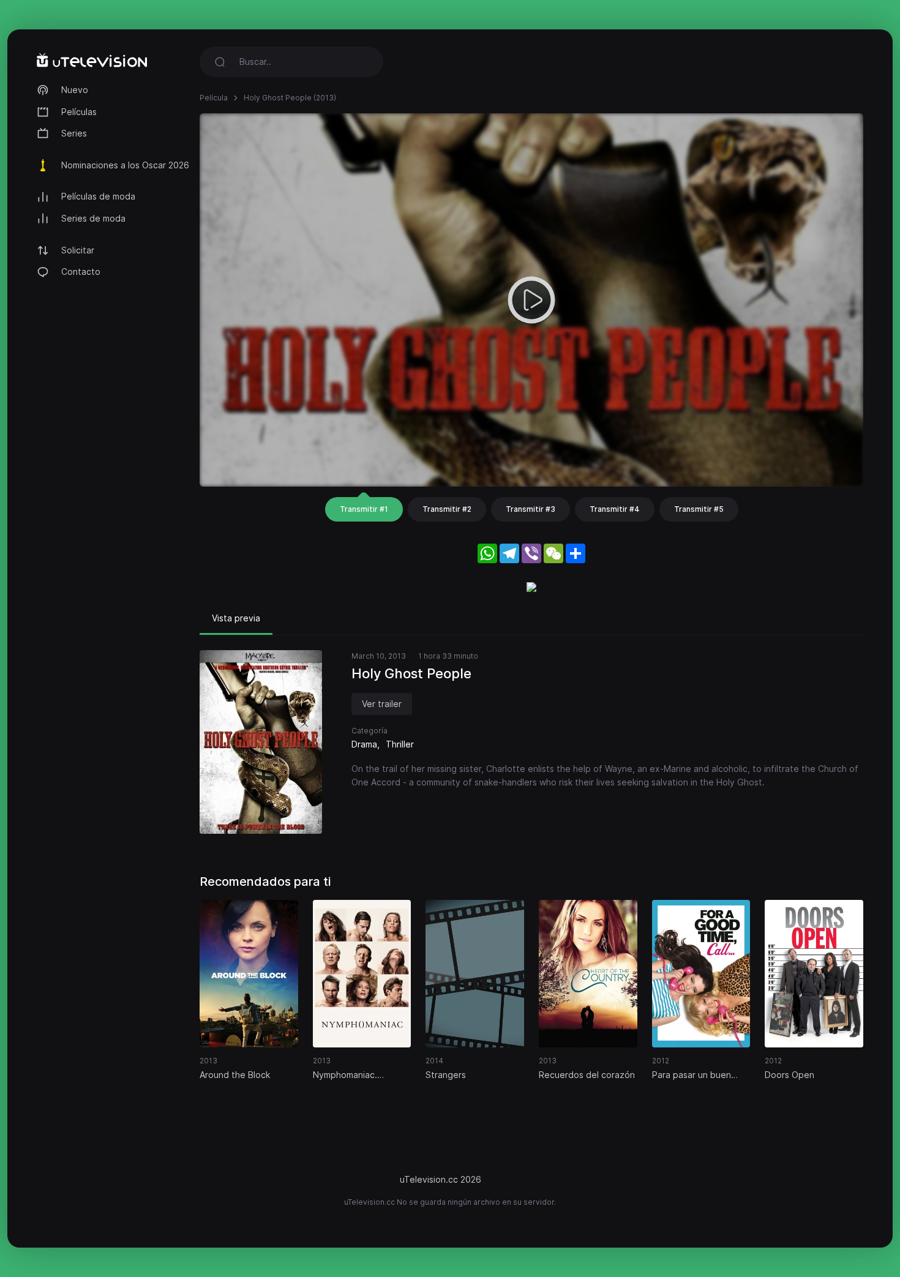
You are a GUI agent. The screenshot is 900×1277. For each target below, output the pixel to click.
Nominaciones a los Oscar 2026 (125, 165)
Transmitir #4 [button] (615, 509)
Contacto (80, 271)
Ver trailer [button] (382, 703)
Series (74, 133)
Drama (364, 744)
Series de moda (93, 218)
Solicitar (77, 250)
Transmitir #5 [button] (699, 509)
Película (214, 97)
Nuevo (74, 89)
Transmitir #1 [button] (364, 509)
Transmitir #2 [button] (446, 509)
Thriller (400, 744)
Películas (79, 112)
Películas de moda (98, 196)
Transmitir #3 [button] (530, 509)
